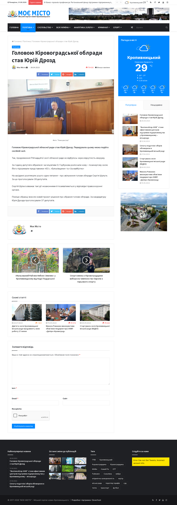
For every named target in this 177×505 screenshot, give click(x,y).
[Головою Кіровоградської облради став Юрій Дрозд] (130, 119)
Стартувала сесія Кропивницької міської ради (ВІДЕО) (95, 327)
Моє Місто (21, 67)
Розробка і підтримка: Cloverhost (86, 500)
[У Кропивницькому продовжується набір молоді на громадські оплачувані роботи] (80, 468)
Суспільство (44, 27)
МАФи (94, 469)
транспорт (105, 488)
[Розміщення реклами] (119, 14)
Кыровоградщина (99, 464)
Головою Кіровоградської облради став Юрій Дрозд (151, 116)
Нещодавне (156, 105)
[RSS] (151, 2)
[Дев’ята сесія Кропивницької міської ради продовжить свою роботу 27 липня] (27, 312)
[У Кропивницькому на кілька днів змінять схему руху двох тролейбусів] (55, 476)
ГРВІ (94, 460)
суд (125, 483)
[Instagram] (167, 2)
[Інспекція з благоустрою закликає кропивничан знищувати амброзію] (68, 468)
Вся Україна (62, 27)
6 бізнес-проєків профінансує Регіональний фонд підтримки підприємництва (78, 2)
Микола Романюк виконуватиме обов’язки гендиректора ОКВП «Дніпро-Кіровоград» (60, 328)
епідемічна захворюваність (103, 478)
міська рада (97, 483)
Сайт (65, 398)
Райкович (96, 474)
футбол (116, 488)
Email (15, 398)
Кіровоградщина (117, 464)
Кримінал (103, 27)
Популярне (130, 105)
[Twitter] (159, 2)
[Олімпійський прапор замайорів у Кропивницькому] (68, 460)
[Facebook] (155, 2)
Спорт (116, 27)
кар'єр (120, 478)
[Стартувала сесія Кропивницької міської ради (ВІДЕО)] (95, 312)
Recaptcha (17, 409)
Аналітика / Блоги (83, 27)
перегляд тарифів (113, 483)
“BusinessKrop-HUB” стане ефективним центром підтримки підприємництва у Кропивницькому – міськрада (152, 132)
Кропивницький (106, 460)
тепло (94, 488)
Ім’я (14, 388)
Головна (14, 27)
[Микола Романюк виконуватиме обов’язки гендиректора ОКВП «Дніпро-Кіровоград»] (61, 312)
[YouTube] (163, 2)
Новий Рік (105, 469)
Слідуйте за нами (140, 451)
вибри (118, 474)
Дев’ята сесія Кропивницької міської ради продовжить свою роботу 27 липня (26, 328)
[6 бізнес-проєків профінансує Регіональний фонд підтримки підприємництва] (80, 460)
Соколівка (108, 474)
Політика (27, 27)
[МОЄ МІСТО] (29, 14)
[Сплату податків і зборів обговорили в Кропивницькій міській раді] (130, 149)
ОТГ (114, 469)
